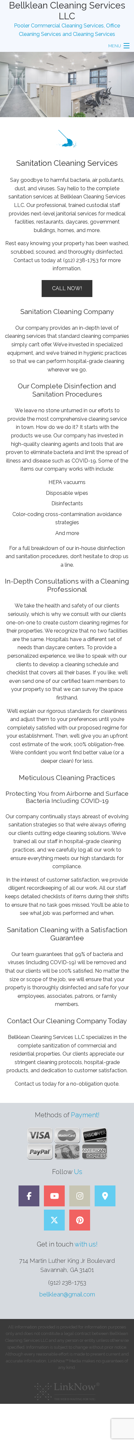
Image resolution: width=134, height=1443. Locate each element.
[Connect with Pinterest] (80, 1221)
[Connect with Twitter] (54, 1221)
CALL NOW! (67, 288)
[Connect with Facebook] (29, 1197)
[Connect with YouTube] (54, 1197)
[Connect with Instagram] (80, 1197)
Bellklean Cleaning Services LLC (67, 11)
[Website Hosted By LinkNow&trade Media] (67, 1390)
